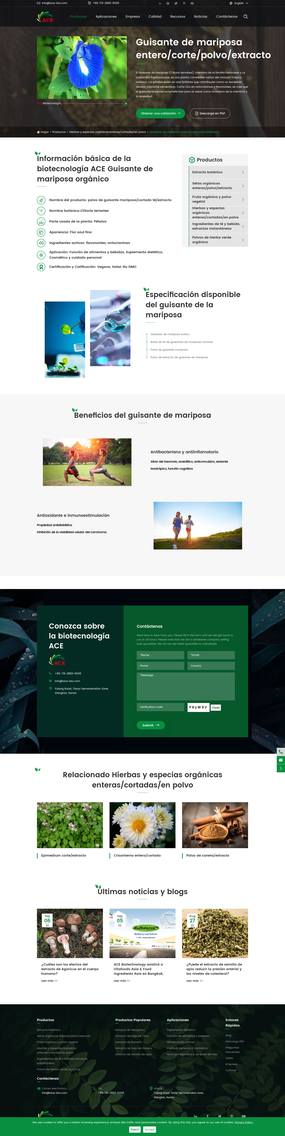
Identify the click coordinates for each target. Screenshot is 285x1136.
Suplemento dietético (181, 1030)
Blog (228, 1035)
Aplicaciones (106, 16)
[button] (80, 95)
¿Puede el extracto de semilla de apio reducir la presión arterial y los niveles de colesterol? (214, 969)
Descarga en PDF (212, 113)
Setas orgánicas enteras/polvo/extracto (212, 186)
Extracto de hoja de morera (133, 1048)
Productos (78, 16)
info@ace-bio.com (52, 3)
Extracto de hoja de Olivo (132, 1036)
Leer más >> (49, 981)
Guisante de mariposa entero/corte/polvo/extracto (184, 132)
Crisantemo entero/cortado (137, 855)
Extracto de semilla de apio (133, 1054)
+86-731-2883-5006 (103, 3)
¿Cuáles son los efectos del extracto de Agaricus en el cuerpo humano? (70, 969)
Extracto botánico (207, 172)
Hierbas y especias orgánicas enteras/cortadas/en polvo (107, 132)
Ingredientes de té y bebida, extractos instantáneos (216, 226)
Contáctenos (227, 16)
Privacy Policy (244, 1122)
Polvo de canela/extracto (207, 855)
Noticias (200, 16)
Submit (150, 725)
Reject (135, 1129)
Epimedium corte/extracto (63, 855)
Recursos (177, 16)
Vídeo (229, 1058)
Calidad (155, 16)
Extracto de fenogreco (130, 1030)
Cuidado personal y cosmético (187, 1048)
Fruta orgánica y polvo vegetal (211, 199)
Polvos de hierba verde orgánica (211, 240)
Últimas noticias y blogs (142, 892)
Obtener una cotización (160, 113)
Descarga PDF (235, 1041)
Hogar (45, 132)
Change (215, 707)
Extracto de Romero (128, 1042)
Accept (149, 1129)
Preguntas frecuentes (233, 1049)
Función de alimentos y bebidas (188, 1036)
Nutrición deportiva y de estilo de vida (192, 1054)
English (239, 3)
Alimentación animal (180, 1042)
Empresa (133, 16)
